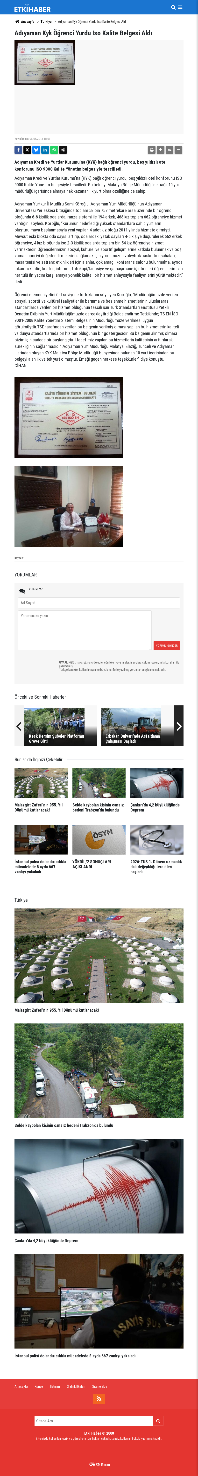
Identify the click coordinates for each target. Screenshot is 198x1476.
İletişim (55, 1386)
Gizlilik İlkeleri (76, 1386)
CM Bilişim (103, 1464)
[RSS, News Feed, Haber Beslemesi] (99, 1399)
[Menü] (180, 7)
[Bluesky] (36, 150)
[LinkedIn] (45, 150)
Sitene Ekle (99, 1386)
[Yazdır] (152, 150)
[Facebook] (18, 150)
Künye (39, 1386)
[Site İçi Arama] (173, 7)
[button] (160, 150)
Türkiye (46, 22)
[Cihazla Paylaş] (63, 150)
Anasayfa (27, 22)
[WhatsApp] (54, 150)
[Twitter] (27, 150)
